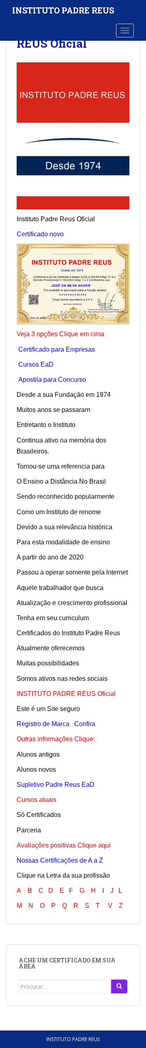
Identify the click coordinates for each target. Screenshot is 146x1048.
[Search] (119, 986)
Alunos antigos (38, 754)
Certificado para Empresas (56, 349)
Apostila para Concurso (52, 379)
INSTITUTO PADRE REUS (63, 10)
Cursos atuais (36, 799)
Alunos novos (36, 769)
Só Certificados (39, 814)
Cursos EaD (36, 364)
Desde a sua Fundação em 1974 (64, 394)
